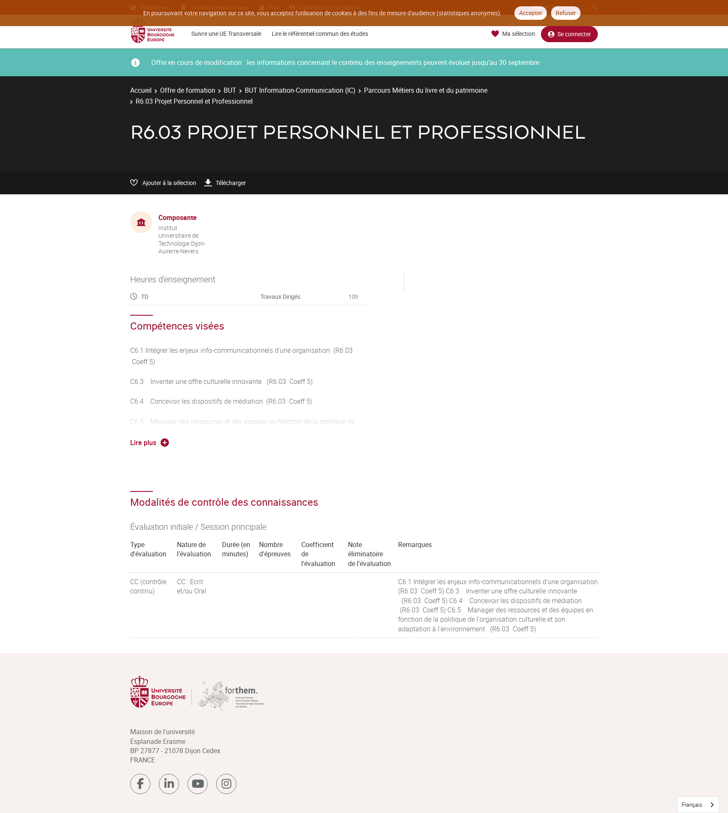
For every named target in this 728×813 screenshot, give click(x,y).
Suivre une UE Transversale (226, 34)
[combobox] (698, 805)
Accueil (141, 90)
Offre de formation (187, 90)
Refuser (566, 13)
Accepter (530, 13)
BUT (230, 90)
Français (692, 804)
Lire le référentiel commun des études (320, 34)
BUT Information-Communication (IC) (300, 90)
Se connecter (574, 34)
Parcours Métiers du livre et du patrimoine (425, 90)
